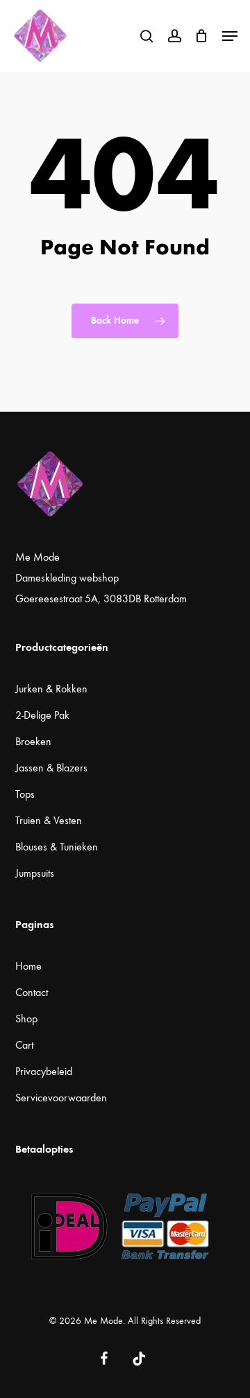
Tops (25, 794)
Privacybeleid (43, 1071)
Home (28, 965)
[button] (230, 36)
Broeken (33, 741)
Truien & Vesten (48, 820)
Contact (31, 992)
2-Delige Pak (42, 715)
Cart (24, 1044)
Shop (26, 1018)
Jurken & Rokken (51, 688)
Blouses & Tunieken (56, 846)
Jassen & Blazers (51, 767)
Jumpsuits (34, 873)
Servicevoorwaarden (61, 1097)
